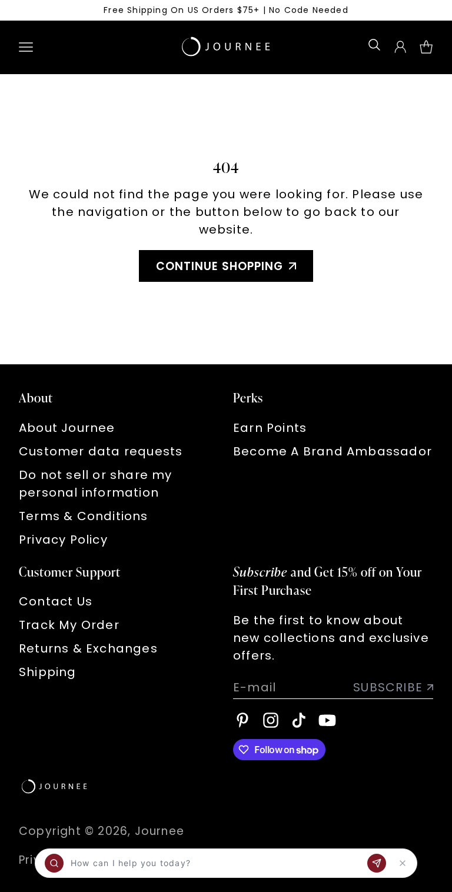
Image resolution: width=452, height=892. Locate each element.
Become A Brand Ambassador (332, 451)
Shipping (48, 672)
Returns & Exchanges (88, 648)
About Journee (67, 428)
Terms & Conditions (83, 516)
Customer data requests (100, 451)
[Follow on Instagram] (270, 720)
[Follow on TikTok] (299, 720)
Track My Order (69, 625)
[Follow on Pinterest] (242, 720)
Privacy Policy (63, 539)
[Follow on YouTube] (327, 720)
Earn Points (270, 428)
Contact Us (55, 601)
